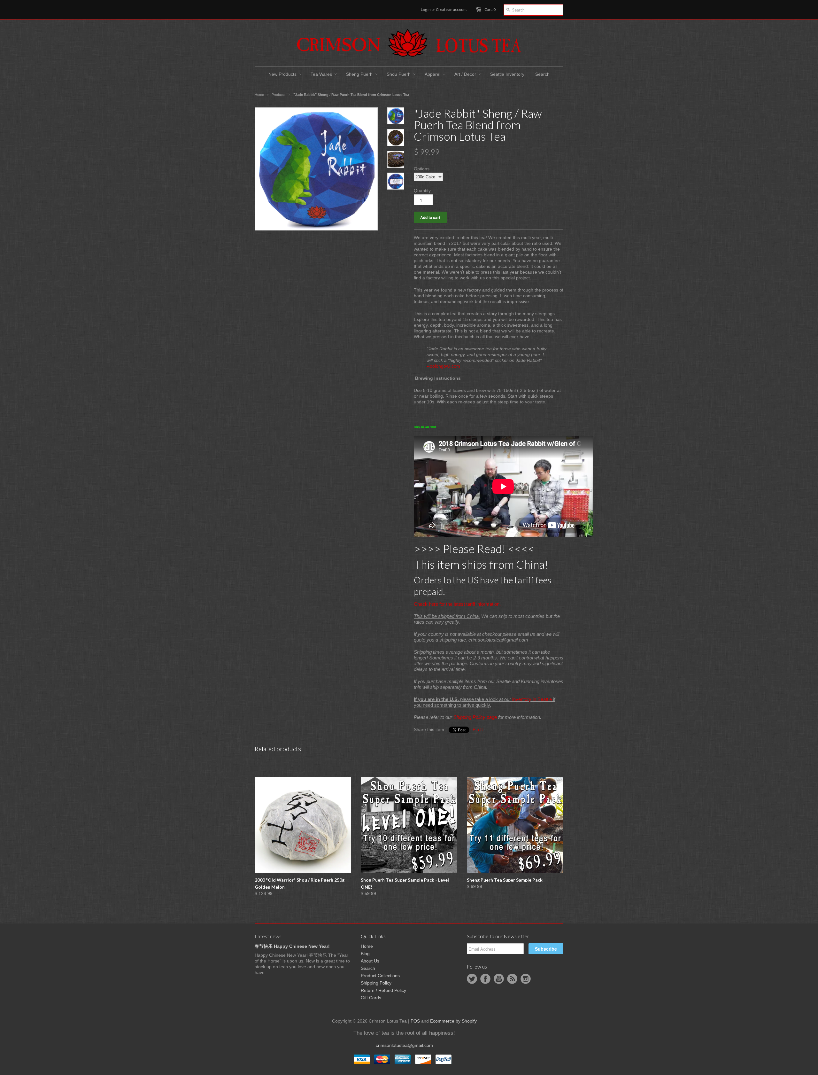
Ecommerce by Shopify (453, 1021)
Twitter (472, 979)
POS (415, 1021)
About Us (370, 960)
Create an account (451, 9)
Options (421, 168)
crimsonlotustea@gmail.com (404, 1045)
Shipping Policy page (475, 717)
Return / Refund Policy (383, 990)
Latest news (268, 936)
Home (367, 946)
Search (368, 968)
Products (279, 95)
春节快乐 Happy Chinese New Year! (292, 946)
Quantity (422, 190)
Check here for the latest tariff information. (457, 604)
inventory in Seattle (532, 699)
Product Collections (380, 975)
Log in (426, 9)
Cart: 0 (490, 9)
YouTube (499, 979)
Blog (365, 953)
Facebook (485, 979)
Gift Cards (371, 997)
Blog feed (512, 979)
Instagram (526, 979)
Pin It (478, 729)
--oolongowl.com (443, 366)
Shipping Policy (376, 982)
